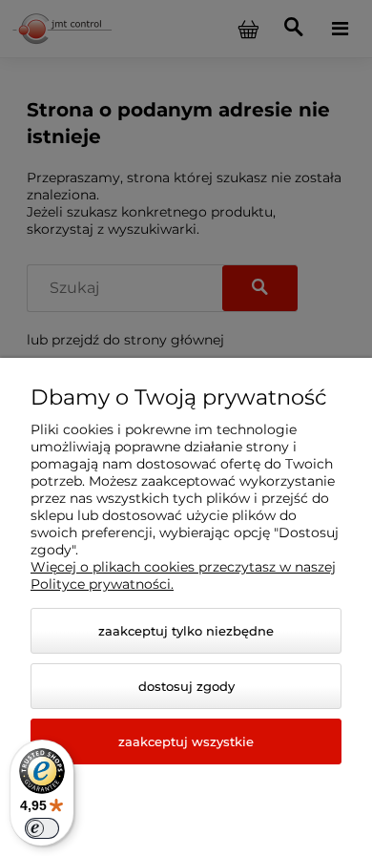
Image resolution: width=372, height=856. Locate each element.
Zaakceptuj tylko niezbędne (186, 630)
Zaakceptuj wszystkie (186, 741)
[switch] (42, 828)
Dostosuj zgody (186, 686)
